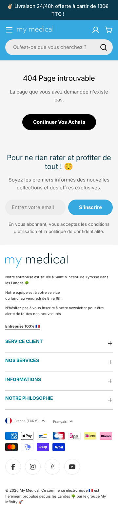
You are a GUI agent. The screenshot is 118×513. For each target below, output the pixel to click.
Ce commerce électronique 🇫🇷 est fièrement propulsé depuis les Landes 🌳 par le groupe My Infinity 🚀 (55, 496)
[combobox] (59, 47)
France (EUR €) (26, 421)
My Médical (29, 490)
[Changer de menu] (9, 30)
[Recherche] (104, 47)
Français (60, 421)
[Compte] (96, 30)
